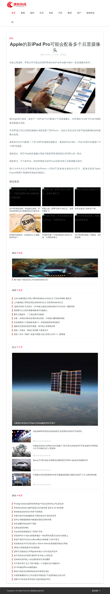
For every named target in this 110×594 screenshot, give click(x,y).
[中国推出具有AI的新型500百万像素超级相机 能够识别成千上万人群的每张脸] (21, 479)
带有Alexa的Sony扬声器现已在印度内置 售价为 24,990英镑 (39, 507)
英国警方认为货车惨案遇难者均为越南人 (31, 310)
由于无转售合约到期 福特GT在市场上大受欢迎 (33, 555)
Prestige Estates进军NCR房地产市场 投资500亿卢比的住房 (39, 503)
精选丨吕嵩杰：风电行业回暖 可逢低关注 (31, 330)
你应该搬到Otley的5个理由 (25, 523)
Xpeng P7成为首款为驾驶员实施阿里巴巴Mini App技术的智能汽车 (60, 460)
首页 (13, 12)
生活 (42, 12)
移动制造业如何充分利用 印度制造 (28, 511)
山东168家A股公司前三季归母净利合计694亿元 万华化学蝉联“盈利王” (43, 298)
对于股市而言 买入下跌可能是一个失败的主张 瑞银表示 (37, 563)
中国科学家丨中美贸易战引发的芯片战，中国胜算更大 (57, 236)
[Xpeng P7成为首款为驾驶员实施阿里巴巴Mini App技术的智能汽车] (21, 465)
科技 (51, 12)
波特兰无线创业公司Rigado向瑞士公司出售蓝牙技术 (35, 551)
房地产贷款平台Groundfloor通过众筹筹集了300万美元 (36, 539)
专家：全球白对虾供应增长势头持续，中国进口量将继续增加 (39, 318)
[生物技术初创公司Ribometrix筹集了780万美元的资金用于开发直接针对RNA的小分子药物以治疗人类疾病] (21, 450)
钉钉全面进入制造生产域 (85, 208)
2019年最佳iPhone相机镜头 (25, 567)
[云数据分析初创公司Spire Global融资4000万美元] (55, 389)
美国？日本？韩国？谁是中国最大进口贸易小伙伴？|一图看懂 (39, 334)
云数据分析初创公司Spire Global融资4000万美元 (34, 423)
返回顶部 (95, 590)
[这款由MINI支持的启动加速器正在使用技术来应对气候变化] (21, 436)
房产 (79, 12)
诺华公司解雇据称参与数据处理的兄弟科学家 (32, 519)
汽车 (60, 12)
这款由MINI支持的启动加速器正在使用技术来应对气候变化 (57, 431)
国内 (32, 12)
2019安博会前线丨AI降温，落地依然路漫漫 (90, 236)
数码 (70, 12)
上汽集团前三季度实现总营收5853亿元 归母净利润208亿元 (38, 302)
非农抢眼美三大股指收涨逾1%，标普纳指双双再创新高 (37, 322)
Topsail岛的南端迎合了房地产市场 (28, 531)
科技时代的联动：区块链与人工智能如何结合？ (24, 236)
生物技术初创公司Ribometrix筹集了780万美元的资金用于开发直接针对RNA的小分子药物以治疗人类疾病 (65, 447)
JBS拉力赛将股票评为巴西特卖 (27, 547)
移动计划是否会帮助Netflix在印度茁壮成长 (31, 571)
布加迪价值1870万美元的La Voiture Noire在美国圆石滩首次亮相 (40, 543)
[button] (45, 275)
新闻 (23, 12)
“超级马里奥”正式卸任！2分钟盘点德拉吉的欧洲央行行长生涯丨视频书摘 (44, 306)
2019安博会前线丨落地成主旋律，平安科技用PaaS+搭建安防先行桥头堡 (24, 209)
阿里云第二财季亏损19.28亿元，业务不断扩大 (57, 209)
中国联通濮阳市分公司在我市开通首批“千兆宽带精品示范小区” (40, 575)
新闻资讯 (91, 12)
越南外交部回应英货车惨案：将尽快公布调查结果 (34, 326)
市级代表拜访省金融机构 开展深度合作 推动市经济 (35, 515)
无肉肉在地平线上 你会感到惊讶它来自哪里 (32, 559)
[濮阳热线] (17, 4)
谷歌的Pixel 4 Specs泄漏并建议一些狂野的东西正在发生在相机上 (41, 535)
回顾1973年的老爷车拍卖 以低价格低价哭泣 (32, 579)
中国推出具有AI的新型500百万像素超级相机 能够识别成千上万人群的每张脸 (65, 474)
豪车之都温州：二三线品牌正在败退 (29, 314)
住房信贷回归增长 (21, 527)
